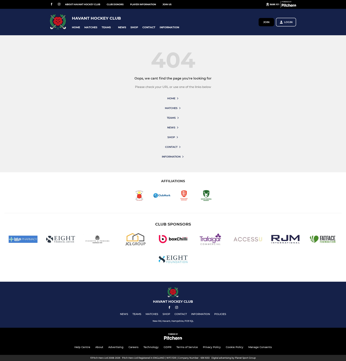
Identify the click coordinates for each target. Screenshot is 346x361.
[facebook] (51, 4)
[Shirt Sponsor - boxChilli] (173, 240)
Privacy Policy (212, 347)
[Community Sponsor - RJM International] (285, 240)
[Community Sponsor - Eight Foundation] (173, 260)
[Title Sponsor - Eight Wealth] (60, 240)
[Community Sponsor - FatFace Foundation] (323, 240)
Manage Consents (260, 347)
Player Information (143, 4)
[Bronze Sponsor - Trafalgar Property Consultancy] (210, 240)
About (99, 347)
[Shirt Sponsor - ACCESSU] (248, 240)
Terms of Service (187, 347)
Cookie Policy (234, 347)
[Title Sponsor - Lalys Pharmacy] (23, 240)
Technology (151, 347)
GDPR (167, 347)
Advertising (115, 347)
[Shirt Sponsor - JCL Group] (135, 240)
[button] (76, 27)
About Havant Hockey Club (82, 4)
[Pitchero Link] (289, 6)
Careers (133, 347)
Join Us (167, 4)
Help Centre (82, 347)
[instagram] (59, 4)
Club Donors (115, 4)
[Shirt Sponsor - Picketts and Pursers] (98, 240)
